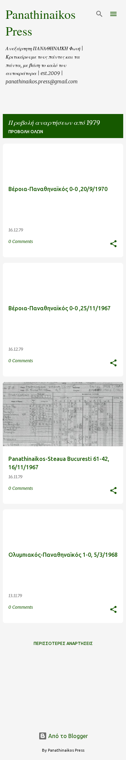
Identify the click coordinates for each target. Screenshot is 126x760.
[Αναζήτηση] (99, 14)
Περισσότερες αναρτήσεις (63, 643)
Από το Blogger (67, 736)
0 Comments (20, 241)
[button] (113, 244)
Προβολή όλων (25, 131)
